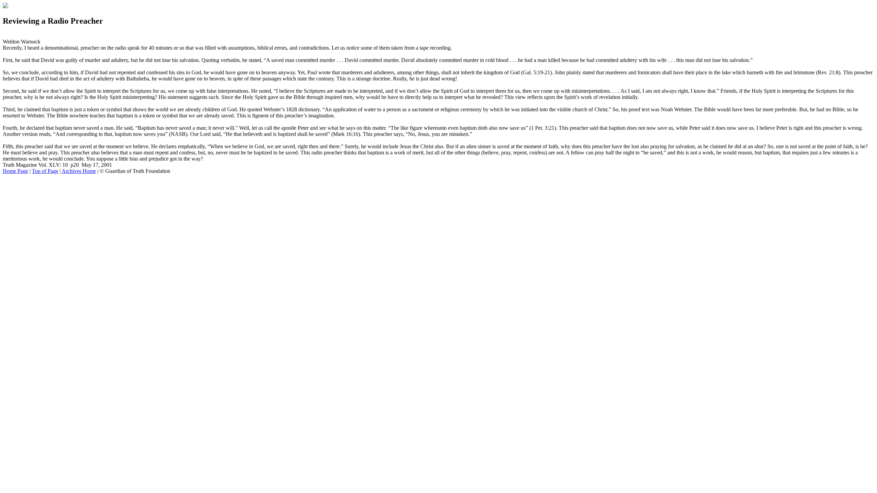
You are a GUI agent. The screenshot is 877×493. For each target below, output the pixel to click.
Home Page (15, 171)
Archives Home (79, 171)
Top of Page (45, 171)
